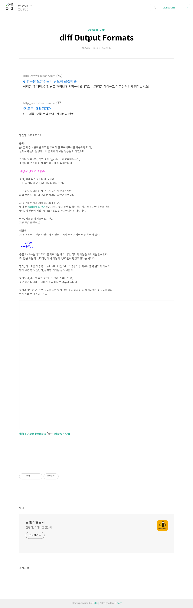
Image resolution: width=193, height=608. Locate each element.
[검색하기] (154, 7)
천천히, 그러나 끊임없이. (39, 527)
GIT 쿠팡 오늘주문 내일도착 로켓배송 (50, 82)
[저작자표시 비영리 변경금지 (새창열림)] (64, 476)
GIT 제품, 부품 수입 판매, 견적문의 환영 (48, 114)
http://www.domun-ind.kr (39, 103)
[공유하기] (33, 476)
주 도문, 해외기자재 (37, 109)
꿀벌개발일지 (35, 522)
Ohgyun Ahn (62, 433)
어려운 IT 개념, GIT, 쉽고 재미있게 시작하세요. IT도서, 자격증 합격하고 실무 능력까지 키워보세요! (86, 86)
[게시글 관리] (38, 476)
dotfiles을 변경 (36, 207)
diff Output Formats (97, 38)
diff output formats (32, 433)
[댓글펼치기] (26, 508)
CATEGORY (169, 7)
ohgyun (23, 5)
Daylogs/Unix (96, 29)
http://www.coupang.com (39, 76)
